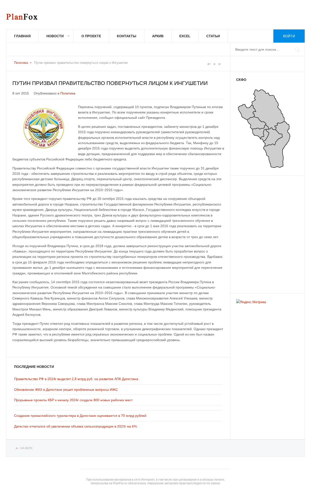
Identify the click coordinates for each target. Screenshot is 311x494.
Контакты (126, 36)
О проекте (91, 36)
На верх (26, 448)
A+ (209, 64)
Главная (22, 36)
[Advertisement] (265, 232)
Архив (158, 36)
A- (219, 64)
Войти (289, 36)
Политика (21, 63)
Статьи (213, 36)
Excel (184, 36)
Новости (55, 36)
